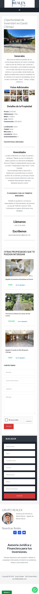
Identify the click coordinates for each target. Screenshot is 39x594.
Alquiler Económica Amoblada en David (19, 279)
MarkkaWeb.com (21, 579)
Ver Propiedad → (21, 285)
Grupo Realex (19, 4)
